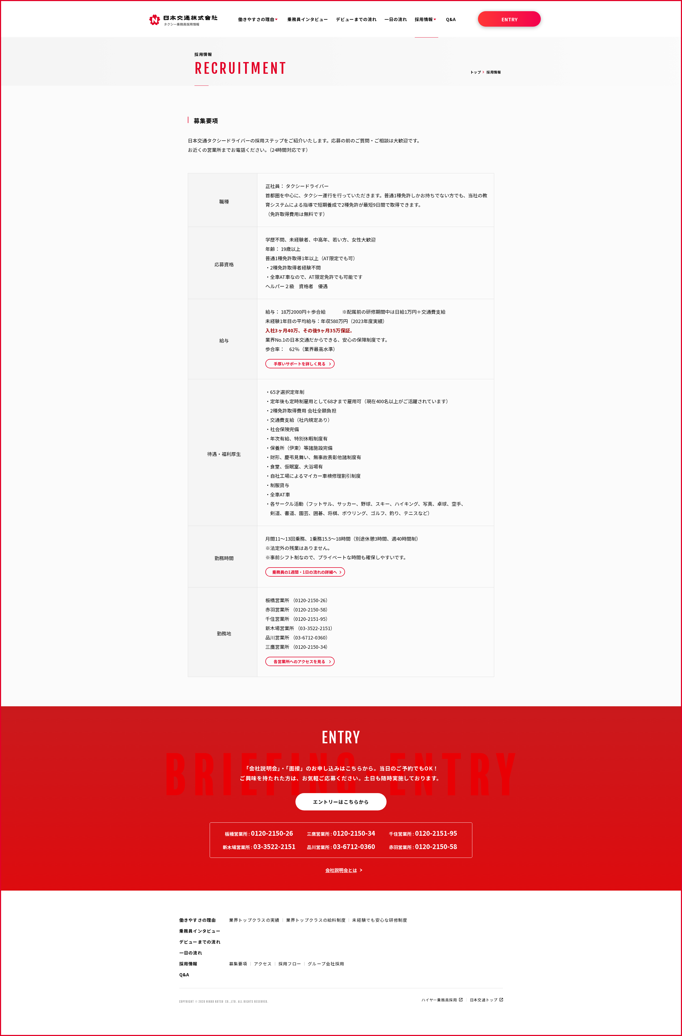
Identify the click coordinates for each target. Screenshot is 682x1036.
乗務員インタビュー (200, 930)
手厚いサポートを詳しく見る (300, 363)
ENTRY (509, 19)
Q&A (184, 974)
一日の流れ (190, 952)
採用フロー (289, 963)
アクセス (263, 963)
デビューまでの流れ (200, 941)
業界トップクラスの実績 (254, 920)
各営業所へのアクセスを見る (299, 661)
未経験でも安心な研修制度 (379, 920)
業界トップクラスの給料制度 (316, 920)
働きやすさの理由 (197, 919)
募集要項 (238, 963)
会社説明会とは (341, 870)
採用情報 (188, 963)
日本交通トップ (484, 999)
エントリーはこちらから (341, 801)
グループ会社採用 (326, 963)
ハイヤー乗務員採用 (439, 999)
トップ (475, 72)
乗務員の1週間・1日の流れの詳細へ (304, 572)
